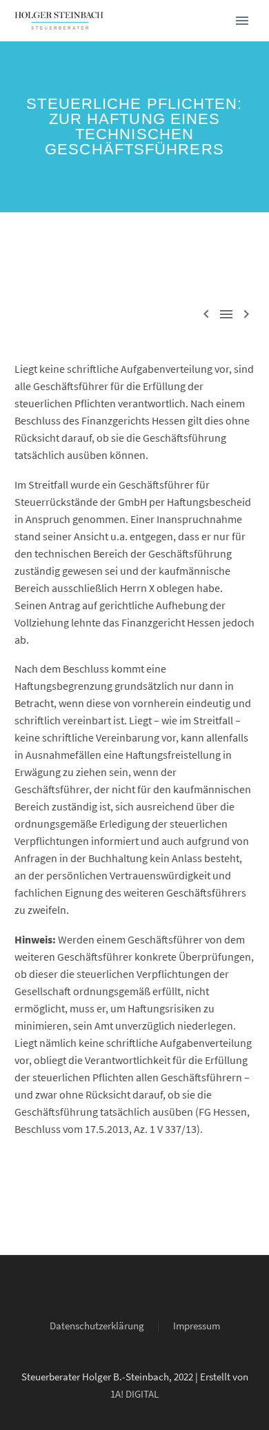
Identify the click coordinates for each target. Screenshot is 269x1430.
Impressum (196, 1326)
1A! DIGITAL (134, 1393)
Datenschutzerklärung (97, 1326)
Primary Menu (242, 20)
